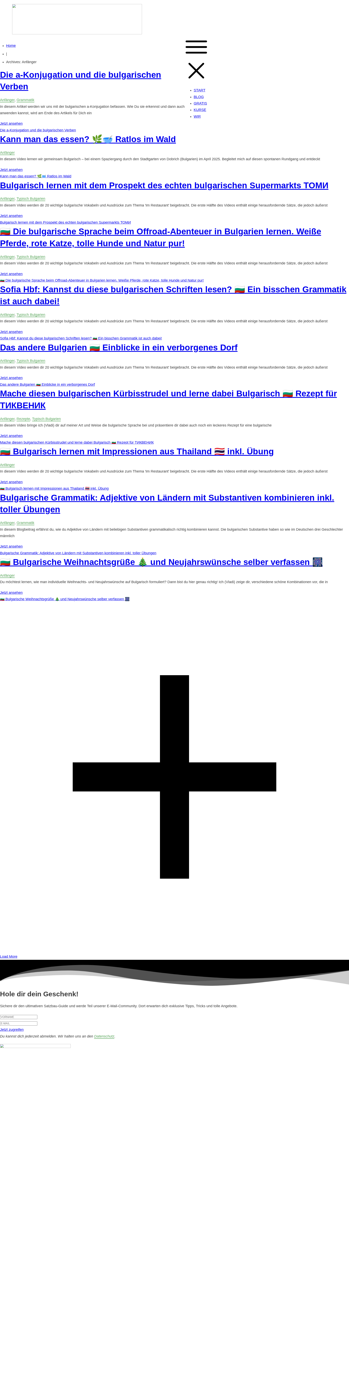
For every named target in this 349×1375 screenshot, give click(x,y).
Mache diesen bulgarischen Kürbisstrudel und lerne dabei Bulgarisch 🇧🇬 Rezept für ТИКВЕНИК (77, 442)
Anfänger (7, 100)
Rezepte (23, 419)
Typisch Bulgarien (31, 199)
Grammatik (25, 100)
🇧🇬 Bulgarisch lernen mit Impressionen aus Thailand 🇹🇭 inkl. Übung (137, 451)
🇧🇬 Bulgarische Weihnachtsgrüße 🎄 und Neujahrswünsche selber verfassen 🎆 (161, 562)
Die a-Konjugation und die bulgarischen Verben (38, 130)
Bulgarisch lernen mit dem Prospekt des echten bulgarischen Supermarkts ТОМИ (164, 185)
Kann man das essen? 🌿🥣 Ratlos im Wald (88, 139)
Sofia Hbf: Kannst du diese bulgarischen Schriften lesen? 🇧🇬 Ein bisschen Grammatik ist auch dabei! (81, 338)
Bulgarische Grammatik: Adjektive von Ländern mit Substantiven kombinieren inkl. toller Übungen (78, 553)
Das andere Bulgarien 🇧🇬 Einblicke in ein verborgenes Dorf (119, 347)
